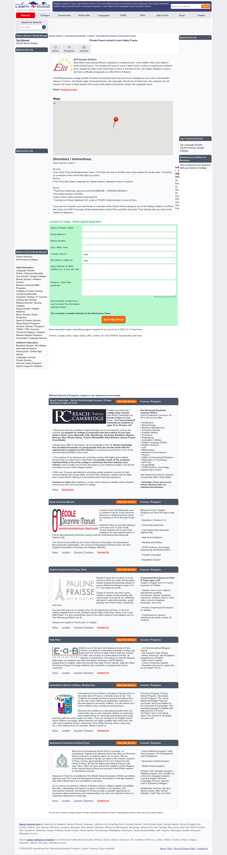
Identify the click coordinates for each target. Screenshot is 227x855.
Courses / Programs (83, 552)
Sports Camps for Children (29, 366)
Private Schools (23, 360)
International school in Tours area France (116, 35)
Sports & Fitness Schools (28, 320)
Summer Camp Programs (28, 363)
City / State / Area (59, 247)
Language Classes (25, 270)
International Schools (75, 35)
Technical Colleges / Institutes (30, 332)
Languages (104, 15)
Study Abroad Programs (28, 323)
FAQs (169, 848)
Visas (182, 15)
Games (201, 15)
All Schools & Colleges (27, 259)
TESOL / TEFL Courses (27, 329)
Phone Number (58, 241)
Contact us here (68, 89)
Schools (25, 15)
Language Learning (25, 357)
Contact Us (68, 489)
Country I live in (59, 254)
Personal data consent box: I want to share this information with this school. (65, 304)
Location (66, 552)
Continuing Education (26, 294)
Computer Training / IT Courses (31, 297)
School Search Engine (27, 43)
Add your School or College (193, 168)
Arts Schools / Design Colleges (31, 276)
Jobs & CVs (162, 15)
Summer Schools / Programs (30, 326)
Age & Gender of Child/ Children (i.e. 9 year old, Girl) (65, 268)
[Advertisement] (104, 26)
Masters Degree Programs (29, 335)
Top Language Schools (191, 145)
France (90, 35)
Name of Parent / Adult (62, 228)
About (55, 489)
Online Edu (84, 15)
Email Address (58, 234)
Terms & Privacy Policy (185, 848)
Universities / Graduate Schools (31, 338)
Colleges (45, 15)
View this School (126, 401)
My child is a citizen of (62, 260)
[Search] (44, 27)
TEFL (143, 15)
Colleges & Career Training (29, 291)
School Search (56, 35)
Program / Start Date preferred (61, 284)
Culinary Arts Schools (26, 300)
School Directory (24, 256)
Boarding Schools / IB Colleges (31, 345)
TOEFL (123, 15)
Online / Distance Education (29, 273)
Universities (64, 15)
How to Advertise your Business (195, 165)
